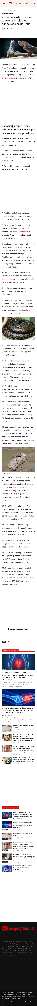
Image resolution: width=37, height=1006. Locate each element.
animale (5, 364)
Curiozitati (10, 13)
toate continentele (20, 232)
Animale (8, 9)
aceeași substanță (10, 279)
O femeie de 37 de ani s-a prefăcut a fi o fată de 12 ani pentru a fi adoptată (23, 867)
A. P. (7, 28)
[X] (12, 33)
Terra (13, 142)
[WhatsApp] (8, 33)
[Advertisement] (18, 103)
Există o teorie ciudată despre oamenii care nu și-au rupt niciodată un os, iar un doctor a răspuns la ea (18, 710)
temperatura (17, 491)
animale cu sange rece (12, 641)
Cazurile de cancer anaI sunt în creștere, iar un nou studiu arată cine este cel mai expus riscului (17, 675)
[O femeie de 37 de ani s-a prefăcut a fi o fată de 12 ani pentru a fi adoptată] (7, 868)
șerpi (20, 244)
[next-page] (6, 875)
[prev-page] (3, 875)
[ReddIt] (17, 33)
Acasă (3, 9)
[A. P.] (3, 29)
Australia (14, 443)
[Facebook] (4, 33)
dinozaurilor (10, 78)
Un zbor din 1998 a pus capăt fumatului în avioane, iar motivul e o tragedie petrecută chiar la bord (24, 759)
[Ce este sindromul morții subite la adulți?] (7, 728)
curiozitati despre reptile (26, 641)
